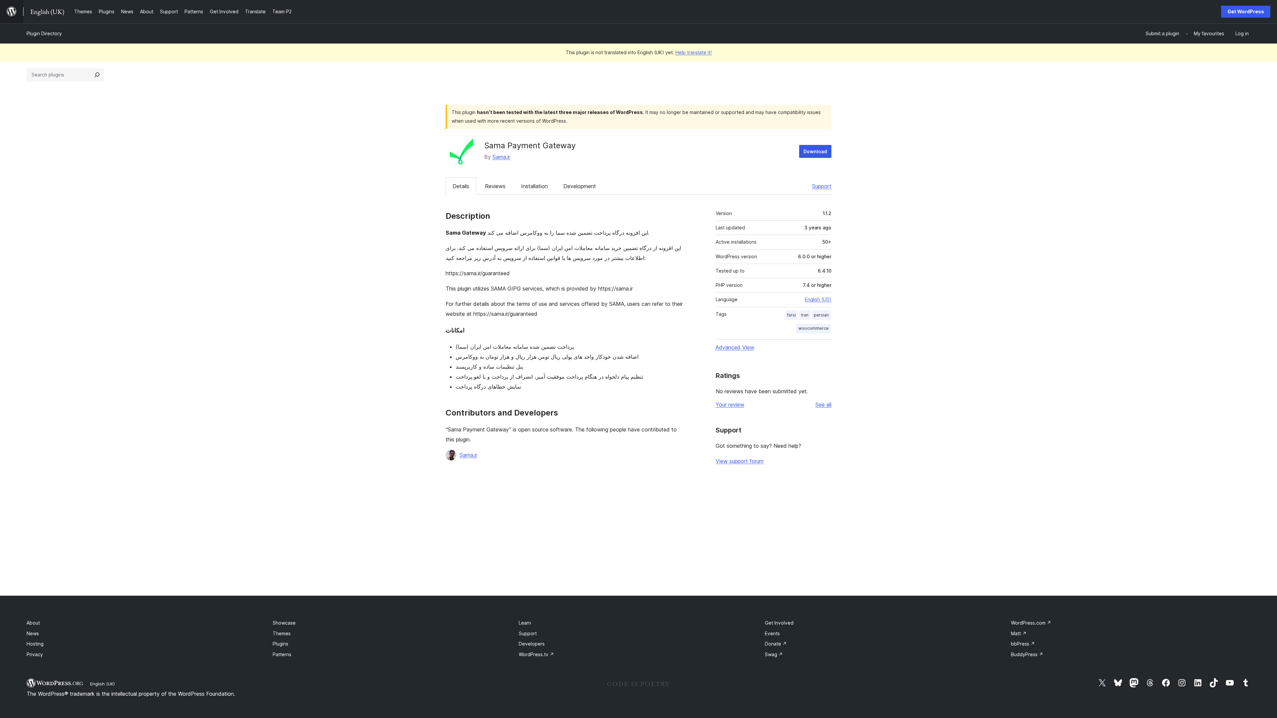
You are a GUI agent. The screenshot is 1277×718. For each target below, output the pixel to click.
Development (579, 186)
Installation (534, 186)
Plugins (280, 644)
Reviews (495, 186)
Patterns (282, 654)
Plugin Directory (44, 33)
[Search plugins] (97, 74)
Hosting (35, 644)
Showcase (284, 623)
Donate (776, 644)
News (33, 633)
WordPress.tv (536, 654)
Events (772, 633)
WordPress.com (1031, 623)
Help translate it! (693, 52)
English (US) (818, 299)
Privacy (35, 654)
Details (461, 186)
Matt (1019, 633)
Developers (532, 644)
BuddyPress (1027, 654)
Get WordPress (1245, 11)
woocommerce (813, 328)
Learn (525, 623)
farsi (791, 314)
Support (821, 186)
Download (815, 151)
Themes (282, 633)
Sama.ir (501, 157)
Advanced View (735, 347)
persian (821, 314)
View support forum (740, 461)
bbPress (1023, 644)
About (33, 623)
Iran (804, 314)
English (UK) (102, 683)
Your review (730, 404)
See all (823, 404)
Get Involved (779, 623)
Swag (774, 654)
